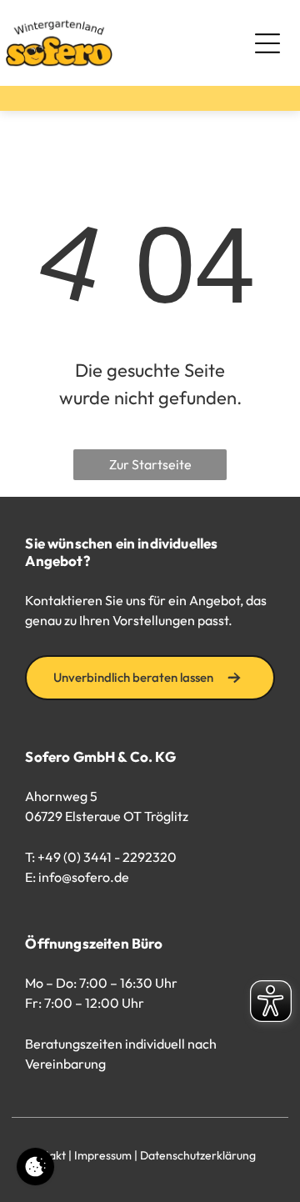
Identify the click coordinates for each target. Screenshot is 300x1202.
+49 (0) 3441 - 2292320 (107, 857)
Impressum (103, 1155)
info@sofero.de (83, 877)
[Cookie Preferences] (35, 1166)
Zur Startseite (150, 464)
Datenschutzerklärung (198, 1155)
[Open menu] (267, 43)
